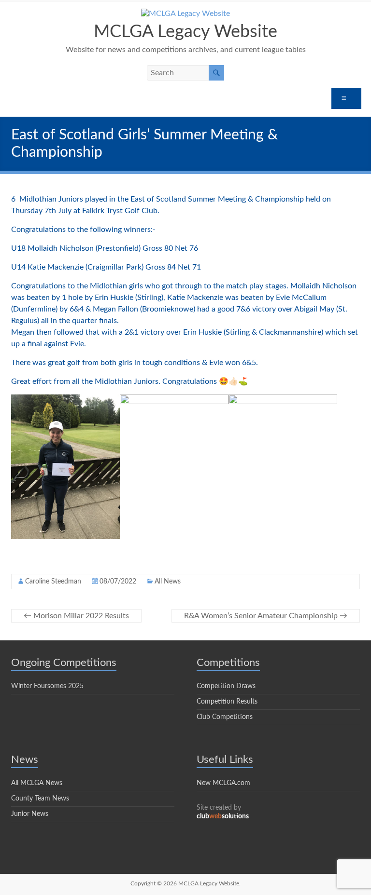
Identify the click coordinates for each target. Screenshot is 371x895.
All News (168, 581)
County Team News (40, 798)
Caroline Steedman (53, 581)
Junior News (29, 814)
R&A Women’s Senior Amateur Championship (265, 616)
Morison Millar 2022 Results (76, 616)
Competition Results (227, 701)
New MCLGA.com (223, 783)
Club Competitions (225, 717)
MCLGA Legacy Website (185, 32)
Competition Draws (226, 686)
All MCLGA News (36, 783)
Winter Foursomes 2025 (47, 686)
